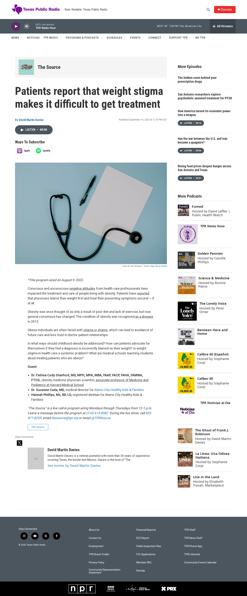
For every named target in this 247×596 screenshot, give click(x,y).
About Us (94, 530)
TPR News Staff (193, 538)
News (15, 37)
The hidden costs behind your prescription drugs (197, 79)
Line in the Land (206, 477)
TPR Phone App (193, 546)
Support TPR (178, 37)
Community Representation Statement (104, 571)
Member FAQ (143, 562)
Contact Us (95, 538)
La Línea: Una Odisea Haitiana (212, 455)
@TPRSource (100, 418)
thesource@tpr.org (64, 418)
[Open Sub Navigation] (21, 37)
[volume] (27, 26)
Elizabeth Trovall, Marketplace (208, 483)
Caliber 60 (205, 378)
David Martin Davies (31, 120)
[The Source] (26, 67)
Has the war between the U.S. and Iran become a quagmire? (202, 140)
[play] (16, 26)
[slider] (32, 26)
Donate (226, 9)
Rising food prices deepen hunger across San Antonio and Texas (204, 168)
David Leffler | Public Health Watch (211, 213)
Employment (96, 546)
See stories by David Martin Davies (74, 465)
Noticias (33, 37)
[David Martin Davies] (36, 458)
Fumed (197, 206)
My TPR (200, 37)
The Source (49, 67)
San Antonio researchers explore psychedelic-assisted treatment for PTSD (205, 96)
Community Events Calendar (200, 562)
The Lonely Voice (213, 303)
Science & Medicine (213, 278)
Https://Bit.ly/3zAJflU (158, 266)
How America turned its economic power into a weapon (204, 113)
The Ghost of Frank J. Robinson (212, 432)
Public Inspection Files (148, 546)
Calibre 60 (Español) (213, 354)
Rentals (140, 570)
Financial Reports (146, 530)
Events (135, 37)
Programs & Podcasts (82, 37)
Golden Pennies (210, 253)
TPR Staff (190, 530)
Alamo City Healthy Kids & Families (119, 390)
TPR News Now (212, 226)
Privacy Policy (96, 562)
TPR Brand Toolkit (99, 554)
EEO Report (142, 538)
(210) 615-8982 (97, 413)
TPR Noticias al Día (215, 403)
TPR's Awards (192, 554)
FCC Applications (146, 554)
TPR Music (50, 37)
